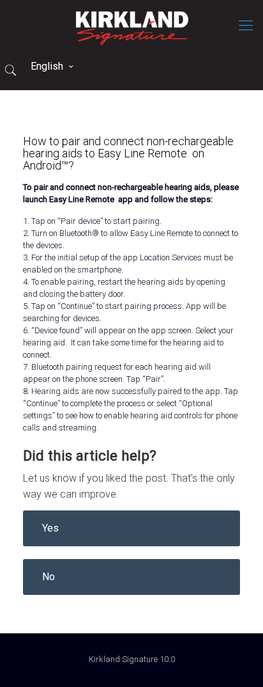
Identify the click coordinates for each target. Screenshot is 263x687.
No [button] (48, 577)
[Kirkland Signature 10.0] (131, 25)
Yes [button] (50, 528)
